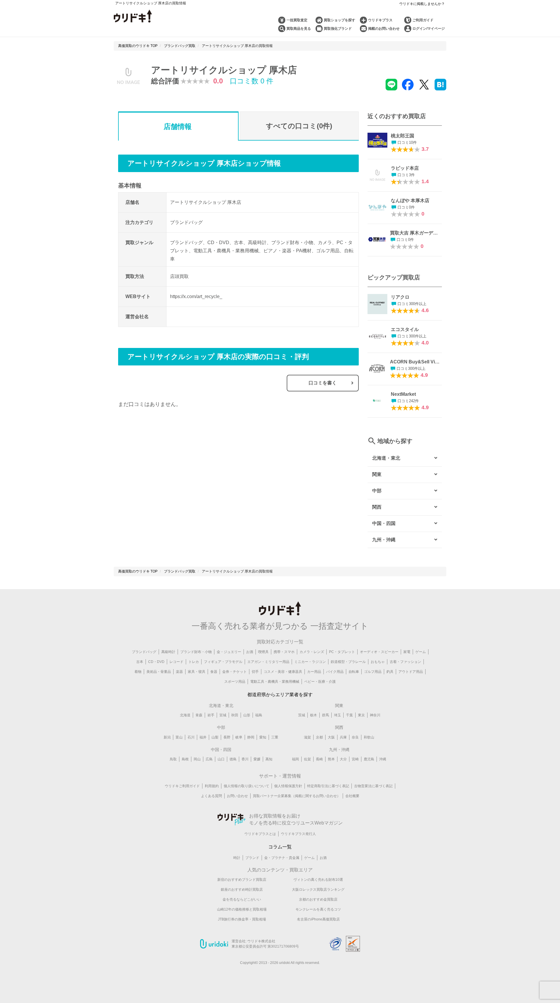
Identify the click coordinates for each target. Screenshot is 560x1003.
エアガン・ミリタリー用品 (268, 662)
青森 (198, 715)
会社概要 (352, 796)
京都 (319, 737)
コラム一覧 (280, 846)
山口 (221, 759)
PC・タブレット (342, 652)
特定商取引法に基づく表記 (328, 786)
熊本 (331, 759)
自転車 (354, 672)
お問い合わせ (237, 796)
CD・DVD (156, 662)
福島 (258, 715)
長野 (226, 737)
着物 (137, 672)
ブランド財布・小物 (196, 652)
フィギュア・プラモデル (223, 662)
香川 (245, 759)
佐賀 (307, 759)
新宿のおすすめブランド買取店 (241, 880)
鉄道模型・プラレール (348, 662)
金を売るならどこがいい (242, 899)
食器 (213, 672)
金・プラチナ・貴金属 (281, 858)
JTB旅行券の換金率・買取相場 (242, 919)
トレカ (193, 662)
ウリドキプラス (380, 20)
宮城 (222, 715)
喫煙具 (263, 652)
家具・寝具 (196, 672)
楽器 (179, 672)
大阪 (331, 737)
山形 (246, 715)
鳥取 (173, 759)
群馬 (325, 715)
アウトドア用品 (410, 672)
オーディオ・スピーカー (379, 652)
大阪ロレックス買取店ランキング (318, 890)
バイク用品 (335, 672)
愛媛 (256, 759)
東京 (361, 715)
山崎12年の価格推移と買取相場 (242, 909)
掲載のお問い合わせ (384, 29)
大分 (343, 759)
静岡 (250, 737)
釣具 (389, 672)
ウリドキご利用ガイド (182, 786)
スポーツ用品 (234, 682)
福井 (203, 737)
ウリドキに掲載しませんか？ (422, 4)
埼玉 (337, 715)
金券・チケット (234, 672)
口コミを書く (323, 382)
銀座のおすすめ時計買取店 (242, 890)
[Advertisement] (178, 472)
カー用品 (314, 672)
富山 (179, 737)
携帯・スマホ (284, 652)
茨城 (301, 715)
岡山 (197, 759)
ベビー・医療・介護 (320, 682)
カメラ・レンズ (312, 652)
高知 (268, 759)
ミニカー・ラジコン (310, 662)
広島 (209, 759)
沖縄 (382, 759)
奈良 (355, 737)
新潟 (167, 737)
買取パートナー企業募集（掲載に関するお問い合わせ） (296, 796)
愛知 (262, 737)
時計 (236, 858)
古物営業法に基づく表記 (373, 786)
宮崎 (355, 759)
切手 (255, 672)
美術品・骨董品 (158, 672)
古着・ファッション (405, 662)
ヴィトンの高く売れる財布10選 (318, 880)
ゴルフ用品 (373, 672)
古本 (139, 662)
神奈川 (375, 715)
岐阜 (238, 737)
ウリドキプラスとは (260, 834)
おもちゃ (378, 662)
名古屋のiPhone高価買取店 (318, 919)
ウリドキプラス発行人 (298, 834)
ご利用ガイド (422, 20)
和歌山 (369, 737)
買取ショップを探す (339, 20)
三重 (274, 737)
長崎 (319, 759)
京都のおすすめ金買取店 (318, 899)
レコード (176, 662)
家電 (406, 652)
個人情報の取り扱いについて (246, 786)
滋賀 (307, 737)
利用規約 (212, 786)
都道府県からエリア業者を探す (280, 694)
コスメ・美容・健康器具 (283, 672)
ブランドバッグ (144, 652)
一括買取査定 (296, 20)
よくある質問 (211, 796)
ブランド (252, 858)
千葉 (349, 715)
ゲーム (420, 652)
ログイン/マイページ (428, 29)
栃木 (313, 715)
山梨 (214, 737)
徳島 (233, 759)
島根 (185, 759)
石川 (191, 737)
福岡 (295, 759)
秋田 (234, 715)
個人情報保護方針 (288, 786)
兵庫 (343, 737)
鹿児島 (369, 759)
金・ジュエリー (229, 652)
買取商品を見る (298, 29)
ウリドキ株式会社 (261, 941)
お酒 (249, 652)
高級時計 (168, 652)
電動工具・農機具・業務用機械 (274, 682)
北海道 (185, 715)
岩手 (210, 715)
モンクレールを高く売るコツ (318, 909)
